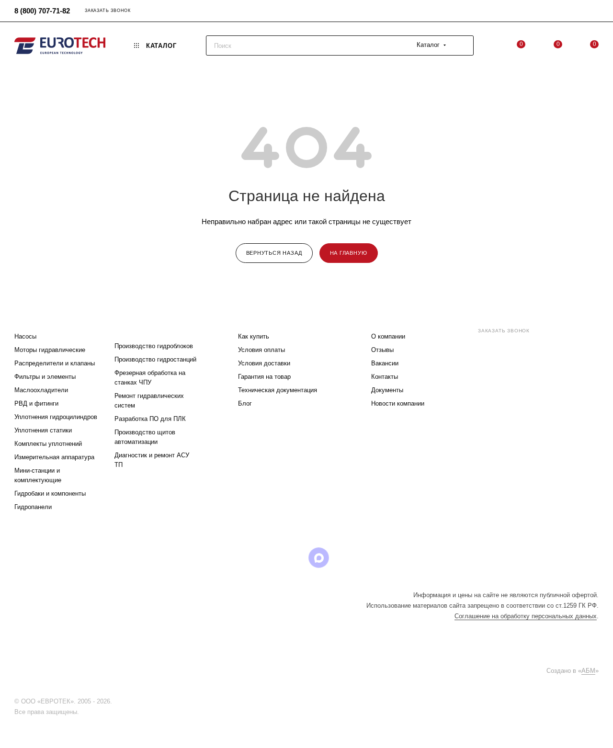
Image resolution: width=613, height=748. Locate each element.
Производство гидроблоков (153, 346)
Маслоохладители (41, 390)
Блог (245, 403)
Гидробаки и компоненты (50, 493)
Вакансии (384, 363)
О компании (388, 336)
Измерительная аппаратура (54, 457)
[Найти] (462, 45)
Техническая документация (277, 390)
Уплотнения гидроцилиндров (55, 416)
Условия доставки (264, 363)
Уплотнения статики (43, 430)
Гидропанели (33, 506)
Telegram (245, 557)
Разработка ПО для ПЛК (150, 418)
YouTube (270, 557)
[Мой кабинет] (594, 12)
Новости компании (397, 403)
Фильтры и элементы (45, 376)
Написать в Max (578, 410)
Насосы (25, 336)
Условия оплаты (261, 349)
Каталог (29, 317)
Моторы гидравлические (49, 349)
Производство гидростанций (155, 359)
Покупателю (261, 317)
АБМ (588, 670)
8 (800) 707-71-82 (42, 11)
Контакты (384, 376)
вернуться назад (274, 253)
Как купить (253, 336)
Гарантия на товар (264, 376)
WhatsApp (343, 557)
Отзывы (382, 349)
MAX (318, 557)
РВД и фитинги (36, 403)
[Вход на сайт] (116, 701)
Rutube (294, 557)
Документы (387, 390)
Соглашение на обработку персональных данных (525, 616)
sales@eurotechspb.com (517, 348)
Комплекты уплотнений (48, 443)
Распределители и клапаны (54, 363)
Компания (390, 317)
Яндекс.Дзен (367, 557)
